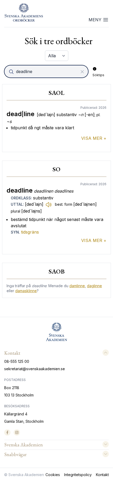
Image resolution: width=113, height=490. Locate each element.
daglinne (94, 285)
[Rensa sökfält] (82, 71)
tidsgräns (30, 232)
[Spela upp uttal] (48, 204)
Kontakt (102, 474)
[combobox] (47, 71)
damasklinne (26, 290)
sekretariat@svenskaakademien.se (34, 369)
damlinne (77, 285)
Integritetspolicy (78, 474)
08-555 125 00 (16, 361)
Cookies (52, 474)
